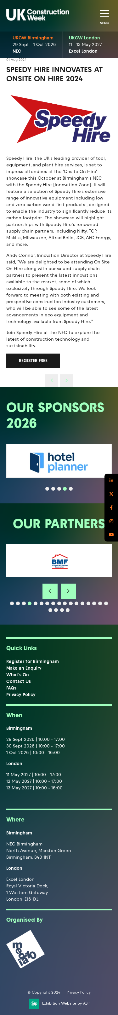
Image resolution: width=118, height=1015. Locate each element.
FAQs (11, 688)
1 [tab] (47, 489)
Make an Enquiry (24, 668)
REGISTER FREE (33, 360)
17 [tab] (106, 603)
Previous (50, 591)
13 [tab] (82, 603)
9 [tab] (59, 603)
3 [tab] (59, 489)
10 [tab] (65, 603)
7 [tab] (47, 603)
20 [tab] (62, 610)
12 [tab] (76, 603)
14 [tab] (88, 603)
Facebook (111, 507)
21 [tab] (68, 610)
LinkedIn (111, 480)
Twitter (111, 494)
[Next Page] (66, 380)
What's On (17, 675)
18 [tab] (50, 610)
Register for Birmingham (32, 661)
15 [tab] (94, 603)
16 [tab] (100, 603)
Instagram (111, 521)
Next (68, 591)
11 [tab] (71, 603)
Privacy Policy (21, 694)
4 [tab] (65, 489)
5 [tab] (71, 489)
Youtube (111, 534)
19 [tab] (56, 610)
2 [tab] (53, 489)
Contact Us (18, 681)
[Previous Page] (51, 380)
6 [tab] (41, 603)
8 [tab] (53, 603)
